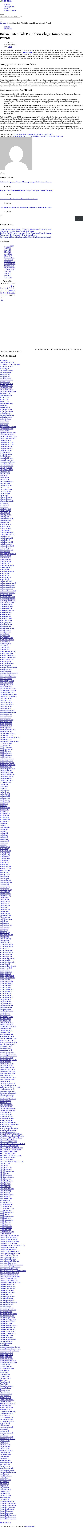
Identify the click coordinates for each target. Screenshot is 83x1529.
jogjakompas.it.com (6, 429)
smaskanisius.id (5, 559)
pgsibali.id (3, 788)
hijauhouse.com (5, 1495)
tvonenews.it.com (6, 485)
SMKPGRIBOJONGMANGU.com (12, 1144)
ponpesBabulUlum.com (8, 1259)
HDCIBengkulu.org (7, 1171)
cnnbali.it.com (5, 493)
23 (14, 293)
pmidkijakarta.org (6, 919)
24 (1, 295)
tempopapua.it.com (6, 470)
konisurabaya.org (6, 890)
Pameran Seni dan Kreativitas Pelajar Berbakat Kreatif (19, 199)
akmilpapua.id (5, 802)
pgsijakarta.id (4, 790)
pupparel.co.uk (5, 1452)
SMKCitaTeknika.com (7, 1153)
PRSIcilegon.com (6, 1206)
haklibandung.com (6, 1017)
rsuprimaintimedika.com (8, 688)
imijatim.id (3, 823)
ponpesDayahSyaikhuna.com (10, 1267)
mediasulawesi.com (6, 390)
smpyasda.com (5, 1364)
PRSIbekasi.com (5, 1222)
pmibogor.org (4, 940)
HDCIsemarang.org (7, 1194)
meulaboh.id (4, 495)
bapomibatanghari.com (8, 1339)
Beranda (7, 5)
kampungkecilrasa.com (8, 1472)
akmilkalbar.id (5, 808)
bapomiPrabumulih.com (8, 1329)
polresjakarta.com (6, 698)
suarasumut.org (5, 864)
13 (8, 290)
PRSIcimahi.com (6, 1226)
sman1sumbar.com (6, 653)
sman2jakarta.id (5, 561)
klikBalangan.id (5, 509)
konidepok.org (5, 888)
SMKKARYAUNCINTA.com (10, 1155)
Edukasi (7, 27)
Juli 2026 (7, 248)
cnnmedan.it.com (6, 489)
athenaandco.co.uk (6, 1450)
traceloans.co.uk (5, 1062)
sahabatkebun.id (5, 1398)
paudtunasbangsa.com (7, 1110)
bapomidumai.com (6, 1335)
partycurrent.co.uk (6, 1030)
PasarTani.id (4, 1384)
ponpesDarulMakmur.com (9, 1280)
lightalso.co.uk (5, 1032)
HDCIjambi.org (5, 1179)
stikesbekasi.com (5, 612)
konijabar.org (4, 876)
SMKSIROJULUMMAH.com (10, 1150)
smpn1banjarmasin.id (7, 962)
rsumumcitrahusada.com (8, 694)
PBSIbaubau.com (6, 755)
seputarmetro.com (6, 395)
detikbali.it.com (5, 456)
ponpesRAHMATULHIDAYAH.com (13, 1271)
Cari (1, 215)
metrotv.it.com (5, 474)
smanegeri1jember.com (8, 677)
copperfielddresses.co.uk (8, 1056)
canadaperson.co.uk (7, 1052)
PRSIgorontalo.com (7, 1216)
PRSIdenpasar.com (6, 1204)
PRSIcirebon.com (6, 1228)
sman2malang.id (5, 577)
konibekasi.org (5, 870)
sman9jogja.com (5, 665)
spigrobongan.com (6, 638)
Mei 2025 (7, 275)
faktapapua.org (5, 913)
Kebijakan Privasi (10, 10)
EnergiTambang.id (6, 1407)
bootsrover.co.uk (5, 1048)
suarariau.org (4, 862)
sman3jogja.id (5, 573)
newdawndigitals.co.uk (8, 1099)
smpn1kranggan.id (6, 982)
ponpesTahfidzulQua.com (9, 1269)
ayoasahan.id (4, 505)
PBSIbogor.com (5, 745)
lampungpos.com (6, 388)
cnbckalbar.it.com (6, 450)
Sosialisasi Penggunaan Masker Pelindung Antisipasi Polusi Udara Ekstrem (26, 182)
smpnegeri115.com (6, 1355)
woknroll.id (4, 1478)
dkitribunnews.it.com (7, 434)
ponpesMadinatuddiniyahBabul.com (12, 1245)
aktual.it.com (4, 397)
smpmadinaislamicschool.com (10, 1349)
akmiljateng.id (5, 819)
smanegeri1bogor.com (7, 657)
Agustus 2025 (9, 269)
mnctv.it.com (4, 487)
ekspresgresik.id (5, 530)
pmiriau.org (4, 931)
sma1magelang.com (7, 663)
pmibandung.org (5, 939)
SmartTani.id (4, 1370)
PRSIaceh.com (5, 1200)
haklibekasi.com (5, 1019)
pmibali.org (4, 921)
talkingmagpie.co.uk (7, 1095)
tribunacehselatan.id (7, 501)
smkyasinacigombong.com (9, 1128)
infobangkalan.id (5, 515)
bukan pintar (28, 52)
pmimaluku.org (5, 927)
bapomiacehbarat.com (7, 1284)
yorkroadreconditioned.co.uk (10, 1087)
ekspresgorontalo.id (6, 532)
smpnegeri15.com (6, 1357)
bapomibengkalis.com (7, 1331)
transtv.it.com (4, 477)
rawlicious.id (4, 1499)
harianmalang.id (5, 548)
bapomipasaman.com (7, 1316)
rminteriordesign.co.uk (7, 1439)
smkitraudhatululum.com (8, 1132)
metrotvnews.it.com (6, 481)
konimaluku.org (5, 880)
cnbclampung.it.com (7, 444)
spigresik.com (4, 634)
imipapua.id (4, 839)
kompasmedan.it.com (7, 462)
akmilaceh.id (4, 815)
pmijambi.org (4, 923)
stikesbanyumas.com (7, 610)
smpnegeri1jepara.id (7, 976)
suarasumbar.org (5, 866)
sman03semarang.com (7, 651)
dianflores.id (4, 645)
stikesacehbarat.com (7, 602)
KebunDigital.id (5, 1388)
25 (3, 295)
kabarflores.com (5, 393)
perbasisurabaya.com (7, 763)
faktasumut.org (5, 917)
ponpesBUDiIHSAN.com (9, 1275)
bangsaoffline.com (6, 370)
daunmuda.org (5, 1493)
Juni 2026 (7, 250)
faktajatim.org (4, 907)
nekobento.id (4, 1474)
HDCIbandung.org (6, 1181)
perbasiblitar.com (6, 767)
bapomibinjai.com (6, 1312)
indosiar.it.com (5, 479)
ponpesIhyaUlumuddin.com (9, 1235)
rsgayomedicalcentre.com (8, 696)
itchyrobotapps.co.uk (7, 1421)
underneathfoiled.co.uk (8, 1071)
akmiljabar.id (4, 817)
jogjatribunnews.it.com (8, 433)
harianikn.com (5, 382)
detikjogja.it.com (5, 452)
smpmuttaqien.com (6, 1353)
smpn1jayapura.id (6, 972)
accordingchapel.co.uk (7, 1040)
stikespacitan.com (6, 595)
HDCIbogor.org (5, 1183)
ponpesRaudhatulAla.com (9, 1255)
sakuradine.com (5, 1480)
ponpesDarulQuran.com (8, 1263)
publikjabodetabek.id (7, 362)
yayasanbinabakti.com (7, 1108)
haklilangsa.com (5, 1001)
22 (12, 293)
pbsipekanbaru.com (6, 759)
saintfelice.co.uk (5, 1101)
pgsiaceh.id (4, 784)
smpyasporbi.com (6, 1366)
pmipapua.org (4, 929)
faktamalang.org (5, 896)
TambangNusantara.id (7, 1404)
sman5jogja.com (5, 671)
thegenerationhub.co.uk (8, 1093)
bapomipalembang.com (8, 1327)
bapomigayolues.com (7, 1292)
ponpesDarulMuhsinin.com (9, 1241)
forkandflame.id (5, 1489)
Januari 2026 (8, 260)
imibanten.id (4, 829)
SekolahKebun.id (6, 1394)
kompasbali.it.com (6, 458)
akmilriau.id (4, 804)
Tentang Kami (9, 6)
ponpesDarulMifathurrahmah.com (11, 1265)
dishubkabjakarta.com (7, 1501)
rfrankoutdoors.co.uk (7, 1089)
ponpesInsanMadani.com (8, 1247)
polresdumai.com (6, 722)
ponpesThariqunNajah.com (9, 1261)
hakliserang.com (5, 1009)
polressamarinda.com (7, 710)
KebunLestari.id (5, 1378)
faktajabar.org (4, 903)
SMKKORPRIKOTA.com (9, 1146)
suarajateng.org (5, 860)
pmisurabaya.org (5, 942)
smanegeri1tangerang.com (9, 673)
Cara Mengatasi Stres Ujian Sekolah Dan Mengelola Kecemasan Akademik (26, 207)
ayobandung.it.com (6, 411)
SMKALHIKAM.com (7, 1157)
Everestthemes (30, 1526)
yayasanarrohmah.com (7, 733)
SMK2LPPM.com (6, 1159)
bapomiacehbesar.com (7, 1286)
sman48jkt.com (5, 647)
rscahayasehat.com (6, 685)
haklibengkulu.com (6, 1011)
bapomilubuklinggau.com (8, 1325)
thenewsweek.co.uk (7, 1064)
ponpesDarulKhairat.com (8, 1239)
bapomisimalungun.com (8, 1310)
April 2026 (8, 254)
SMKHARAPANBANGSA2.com (12, 1161)
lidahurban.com (5, 1454)
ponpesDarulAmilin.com (8, 1278)
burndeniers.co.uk (6, 1050)
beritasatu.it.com (5, 419)
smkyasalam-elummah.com (9, 1124)
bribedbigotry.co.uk (6, 1413)
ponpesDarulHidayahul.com (9, 1251)
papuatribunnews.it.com (8, 438)
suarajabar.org (5, 856)
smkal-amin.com (5, 1112)
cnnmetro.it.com (5, 491)
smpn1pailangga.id (6, 997)
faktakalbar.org (5, 909)
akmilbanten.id (5, 813)
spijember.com (5, 642)
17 (1, 293)
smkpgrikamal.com (6, 1120)
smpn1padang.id (5, 995)
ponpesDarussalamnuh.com (9, 1273)
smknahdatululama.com (8, 1130)
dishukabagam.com (6, 1513)
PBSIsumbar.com (6, 753)
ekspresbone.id (5, 526)
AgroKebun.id (5, 1392)
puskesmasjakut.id (6, 581)
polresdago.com (5, 700)
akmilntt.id (3, 806)
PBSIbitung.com (5, 757)
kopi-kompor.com (6, 1462)
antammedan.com (6, 731)
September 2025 (9, 268)
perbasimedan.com (6, 761)
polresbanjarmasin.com (8, 712)
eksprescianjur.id (5, 528)
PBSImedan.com (6, 747)
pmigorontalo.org (6, 925)
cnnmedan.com (5, 374)
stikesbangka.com (6, 608)
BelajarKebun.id (5, 1396)
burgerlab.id (4, 1486)
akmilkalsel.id (4, 810)
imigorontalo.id (5, 827)
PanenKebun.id (5, 1402)
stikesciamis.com (5, 622)
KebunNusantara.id (6, 1386)
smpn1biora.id (5, 964)
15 (12, 290)
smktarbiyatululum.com (8, 1122)
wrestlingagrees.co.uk (7, 1069)
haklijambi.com (5, 1015)
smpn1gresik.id (5, 970)
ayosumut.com (5, 368)
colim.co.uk (4, 1429)
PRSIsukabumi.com (7, 1232)
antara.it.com (4, 401)
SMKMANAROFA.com (8, 1142)
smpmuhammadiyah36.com (9, 1351)
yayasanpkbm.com (6, 735)
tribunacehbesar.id (6, 499)
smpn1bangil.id (5, 960)
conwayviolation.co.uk (8, 1054)
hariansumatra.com (6, 380)
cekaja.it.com (4, 431)
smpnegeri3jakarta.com (8, 1361)
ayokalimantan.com (6, 366)
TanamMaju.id (5, 1390)
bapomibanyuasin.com (7, 1321)
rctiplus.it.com (5, 483)
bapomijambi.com (6, 1341)
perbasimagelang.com (7, 769)
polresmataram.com (6, 720)
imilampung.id (5, 847)
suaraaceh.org (4, 849)
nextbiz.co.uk (4, 1431)
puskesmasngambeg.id (7, 593)
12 (5, 290)
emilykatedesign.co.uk (7, 1083)
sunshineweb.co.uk (6, 1433)
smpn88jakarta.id (6, 956)
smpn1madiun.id (5, 987)
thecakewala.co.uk (6, 1066)
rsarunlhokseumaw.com (8, 690)
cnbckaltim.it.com (6, 446)
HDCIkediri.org (5, 1196)
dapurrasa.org (4, 1458)
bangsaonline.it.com (7, 415)
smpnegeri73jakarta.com (8, 1362)
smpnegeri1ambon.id (7, 958)
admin (10, 47)
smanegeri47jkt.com (7, 681)
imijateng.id (4, 825)
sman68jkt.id (4, 563)
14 (10, 290)
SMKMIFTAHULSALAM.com (11, 1134)
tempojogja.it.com (6, 468)
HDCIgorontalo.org (7, 1177)
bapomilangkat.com (6, 1304)
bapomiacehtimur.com (7, 1288)
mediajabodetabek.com (8, 391)
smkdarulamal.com (6, 1116)
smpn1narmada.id (6, 991)
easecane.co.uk (5, 1415)
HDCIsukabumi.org (7, 1189)
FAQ (6, 8)
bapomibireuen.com (7, 1290)
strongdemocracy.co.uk (8, 1026)
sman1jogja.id (5, 569)
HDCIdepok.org (5, 1187)
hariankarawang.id (6, 538)
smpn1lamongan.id (6, 983)
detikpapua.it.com (6, 454)
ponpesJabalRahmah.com (8, 1237)
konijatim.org (4, 878)
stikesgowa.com (5, 630)
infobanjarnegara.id (6, 518)
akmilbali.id (4, 812)
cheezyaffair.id (5, 1491)
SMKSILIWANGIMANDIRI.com (12, 1136)
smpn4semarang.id (6, 946)
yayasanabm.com (6, 739)
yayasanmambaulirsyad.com (9, 737)
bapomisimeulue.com (7, 1296)
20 (8, 293)
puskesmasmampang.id (8, 583)
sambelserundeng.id (7, 1468)
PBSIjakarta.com (6, 743)
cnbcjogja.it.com (5, 440)
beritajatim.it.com (6, 417)
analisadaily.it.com (6, 403)
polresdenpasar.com (6, 704)
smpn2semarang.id (6, 944)
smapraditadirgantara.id (8, 554)
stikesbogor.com (5, 616)
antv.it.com (3, 405)
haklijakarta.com (5, 999)
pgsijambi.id (4, 786)
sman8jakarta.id (5, 556)
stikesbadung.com (6, 604)
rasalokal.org (4, 1456)
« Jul (1, 300)
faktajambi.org (5, 901)
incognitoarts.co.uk (6, 1419)
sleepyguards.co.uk (6, 1034)
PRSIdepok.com (5, 1230)
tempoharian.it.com (6, 464)
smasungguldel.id (6, 567)
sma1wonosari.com (6, 683)
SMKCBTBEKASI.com (8, 1140)
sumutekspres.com (6, 386)
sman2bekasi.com (6, 679)
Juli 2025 (7, 271)
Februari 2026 (9, 258)
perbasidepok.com (6, 778)
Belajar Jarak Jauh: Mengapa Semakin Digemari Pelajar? (33, 134)
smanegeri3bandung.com (8, 667)
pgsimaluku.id (5, 796)
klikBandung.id (5, 511)
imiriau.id (3, 845)
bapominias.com (5, 1306)
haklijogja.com (5, 1013)
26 (5, 295)
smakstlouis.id (5, 552)
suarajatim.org (5, 858)
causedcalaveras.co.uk (7, 1411)
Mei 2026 (7, 252)
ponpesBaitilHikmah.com (8, 1249)
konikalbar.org (5, 892)
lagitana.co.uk (5, 1441)
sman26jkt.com (5, 649)
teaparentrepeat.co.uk (7, 1091)
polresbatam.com (6, 714)
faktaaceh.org (4, 899)
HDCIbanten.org (6, 1169)
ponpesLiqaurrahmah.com (9, 1257)
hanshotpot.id (4, 1482)
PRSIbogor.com (5, 1224)
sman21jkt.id (4, 579)
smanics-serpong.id (6, 550)
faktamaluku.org (5, 915)
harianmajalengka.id (7, 546)
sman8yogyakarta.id (7, 565)
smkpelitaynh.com (6, 1126)
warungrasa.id (5, 1464)
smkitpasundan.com (7, 1118)
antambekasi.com (6, 726)
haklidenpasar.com (6, 1005)
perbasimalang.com (6, 776)
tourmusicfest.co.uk (6, 1024)
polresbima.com (5, 718)
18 (3, 293)
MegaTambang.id (6, 1409)
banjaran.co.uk (5, 1446)
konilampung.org (6, 882)
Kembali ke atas (5, 1522)
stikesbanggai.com (6, 606)
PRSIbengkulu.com (6, 1212)
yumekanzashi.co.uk (7, 1079)
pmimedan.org (5, 933)
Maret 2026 (8, 256)
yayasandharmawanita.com (9, 741)
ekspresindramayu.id (7, 534)
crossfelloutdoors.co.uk (8, 1085)
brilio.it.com (4, 425)
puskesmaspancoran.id (7, 585)
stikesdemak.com (6, 624)
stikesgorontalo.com (7, 628)
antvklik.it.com (5, 407)
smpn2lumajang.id (6, 950)
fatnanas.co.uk (5, 1081)
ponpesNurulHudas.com (8, 1243)
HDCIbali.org (5, 1165)
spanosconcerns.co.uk (7, 1073)
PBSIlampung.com (6, 749)
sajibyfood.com (5, 1460)
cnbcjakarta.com (5, 378)
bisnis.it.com (4, 423)
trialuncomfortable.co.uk (8, 1038)
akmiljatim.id (4, 821)
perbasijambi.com (6, 771)
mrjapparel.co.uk (5, 1103)
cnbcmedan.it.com (6, 448)
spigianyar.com (5, 636)
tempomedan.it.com (6, 466)
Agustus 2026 (9, 246)
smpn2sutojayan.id (6, 952)
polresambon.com (6, 716)
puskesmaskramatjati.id (8, 591)
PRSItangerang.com (7, 1208)
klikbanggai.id (5, 513)
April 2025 (8, 277)
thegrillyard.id (5, 1488)
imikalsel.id (4, 837)
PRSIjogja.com (5, 1214)
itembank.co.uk (5, 1445)
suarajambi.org (5, 855)
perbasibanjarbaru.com (7, 765)
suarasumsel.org (5, 868)
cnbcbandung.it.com (7, 442)
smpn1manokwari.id (7, 989)
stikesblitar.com (5, 614)
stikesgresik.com (5, 632)
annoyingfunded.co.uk (7, 1044)
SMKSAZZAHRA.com (8, 1151)
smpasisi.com (4, 1345)
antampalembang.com (7, 729)
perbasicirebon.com (6, 780)
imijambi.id (4, 833)
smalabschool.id (5, 558)
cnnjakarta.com (5, 376)
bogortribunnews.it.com (8, 427)
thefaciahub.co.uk (6, 1107)
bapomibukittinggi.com (8, 1319)
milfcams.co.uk (5, 1425)
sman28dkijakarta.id (7, 571)
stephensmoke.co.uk (7, 1036)
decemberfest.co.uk (6, 1437)
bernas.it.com (4, 421)
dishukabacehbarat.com (8, 1503)
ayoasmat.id (4, 507)
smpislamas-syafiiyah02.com (10, 1347)
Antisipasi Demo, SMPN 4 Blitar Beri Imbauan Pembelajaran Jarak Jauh (38, 136)
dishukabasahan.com (7, 1509)
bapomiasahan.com (6, 1298)
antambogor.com (5, 728)
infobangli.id (4, 517)
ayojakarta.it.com (6, 409)
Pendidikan (8, 29)
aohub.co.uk (4, 1435)
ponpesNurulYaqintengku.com (10, 1282)
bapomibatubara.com (7, 1300)
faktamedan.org (5, 894)
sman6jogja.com (5, 661)
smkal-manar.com (6, 1114)
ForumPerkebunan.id (7, 1400)
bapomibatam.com (6, 1337)
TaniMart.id (4, 1380)
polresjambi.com (5, 708)
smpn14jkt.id (4, 948)
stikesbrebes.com (6, 618)
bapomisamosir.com (7, 1308)
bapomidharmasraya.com (8, 1314)
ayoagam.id (4, 503)
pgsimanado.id (5, 798)
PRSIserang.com (5, 1210)
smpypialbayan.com (7, 1368)
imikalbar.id (4, 835)
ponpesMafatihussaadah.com (10, 1253)
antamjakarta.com (6, 724)
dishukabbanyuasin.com (8, 1519)
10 (1, 290)
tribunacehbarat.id (6, 497)
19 (5, 293)
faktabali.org (4, 897)
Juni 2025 (7, 273)
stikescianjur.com (6, 620)
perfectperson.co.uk (6, 1023)
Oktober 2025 (9, 266)
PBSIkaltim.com (5, 751)
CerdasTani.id (5, 1376)
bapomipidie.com (6, 1294)
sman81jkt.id (4, 575)
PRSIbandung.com (6, 1220)
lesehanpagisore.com (7, 1470)
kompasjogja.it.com (6, 460)
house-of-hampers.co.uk (8, 1077)
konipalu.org (4, 884)
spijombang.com (5, 644)
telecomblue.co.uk (6, 1075)
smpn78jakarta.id (6, 954)
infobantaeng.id (5, 520)
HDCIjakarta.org (6, 1175)
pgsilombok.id (5, 794)
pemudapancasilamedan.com (10, 364)
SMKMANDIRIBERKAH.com (11, 1138)
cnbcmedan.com (5, 372)
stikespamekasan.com (7, 597)
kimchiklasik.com (6, 1476)
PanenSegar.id (5, 1382)
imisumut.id (4, 843)
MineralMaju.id (5, 1405)
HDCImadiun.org (6, 1198)
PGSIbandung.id (5, 782)
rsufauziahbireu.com (7, 692)
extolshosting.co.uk (6, 1417)
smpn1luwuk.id (5, 985)
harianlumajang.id (6, 544)
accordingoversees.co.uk (8, 1042)
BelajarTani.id (5, 1374)
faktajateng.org (5, 905)
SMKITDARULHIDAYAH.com (11, 1148)
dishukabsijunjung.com (8, 1515)
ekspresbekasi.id (5, 524)
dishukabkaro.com (6, 1511)
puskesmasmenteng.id (7, 587)
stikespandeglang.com (7, 599)
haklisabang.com (5, 1003)
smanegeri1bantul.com (7, 655)
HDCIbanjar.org (5, 1191)
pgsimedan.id (4, 792)
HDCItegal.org (5, 1193)
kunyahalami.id (5, 1497)
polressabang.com (6, 702)
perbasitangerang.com (7, 774)
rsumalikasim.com (6, 686)
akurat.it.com (4, 399)
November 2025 (9, 264)
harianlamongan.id (6, 542)
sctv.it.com (3, 475)
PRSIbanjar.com (5, 1234)
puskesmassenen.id (6, 589)
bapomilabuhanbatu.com (8, 1302)
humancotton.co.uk (6, 1097)
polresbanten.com (6, 706)
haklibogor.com (5, 1021)
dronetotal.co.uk (5, 1028)
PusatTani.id (4, 1372)
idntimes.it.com (5, 472)
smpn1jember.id (5, 974)
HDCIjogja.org (5, 1173)
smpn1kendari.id (5, 980)
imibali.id (3, 831)
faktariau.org (4, 911)
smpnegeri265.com (6, 1359)
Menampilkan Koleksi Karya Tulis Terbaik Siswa (17, 231)
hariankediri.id (5, 540)
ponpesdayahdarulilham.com (10, 1277)
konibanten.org (5, 874)
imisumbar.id (4, 841)
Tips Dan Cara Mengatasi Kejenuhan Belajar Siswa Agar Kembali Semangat (26, 190)
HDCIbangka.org (6, 1167)
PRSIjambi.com (5, 1218)
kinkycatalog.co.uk (6, 1105)
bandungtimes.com (6, 384)
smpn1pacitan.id (5, 993)
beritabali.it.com (5, 413)
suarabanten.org (5, 851)
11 (3, 290)
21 (10, 293)
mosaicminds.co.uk (6, 1427)
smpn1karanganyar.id (7, 978)
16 (14, 290)
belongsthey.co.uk (6, 1046)
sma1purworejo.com (7, 675)
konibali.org (4, 872)
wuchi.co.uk (4, 1443)
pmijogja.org (4, 937)
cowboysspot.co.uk (6, 1058)
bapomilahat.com (6, 1323)
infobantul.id (4, 522)
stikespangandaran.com (8, 601)
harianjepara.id (5, 536)
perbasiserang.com (6, 772)
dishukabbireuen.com (7, 1507)
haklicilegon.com (6, 1007)
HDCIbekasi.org (5, 1185)
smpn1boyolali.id (6, 968)
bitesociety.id (4, 1484)
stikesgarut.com (5, 626)
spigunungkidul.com (7, 640)
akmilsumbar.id (5, 800)
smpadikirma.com (6, 1343)
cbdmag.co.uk (5, 1448)
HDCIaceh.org (5, 1163)
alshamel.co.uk (5, 1423)
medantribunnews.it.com (8, 436)
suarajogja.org (5, 853)
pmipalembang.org (6, 935)
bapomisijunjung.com (7, 1318)
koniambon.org (5, 886)
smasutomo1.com (6, 669)
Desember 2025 (9, 262)
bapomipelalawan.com (7, 1333)
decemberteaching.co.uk (8, 1060)
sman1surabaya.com (7, 659)
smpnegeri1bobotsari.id (8, 966)
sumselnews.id (5, 360)
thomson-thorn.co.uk (7, 1067)
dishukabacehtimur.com (8, 1505)
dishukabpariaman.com (8, 1517)
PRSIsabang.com (6, 1202)
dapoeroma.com (5, 1466)
